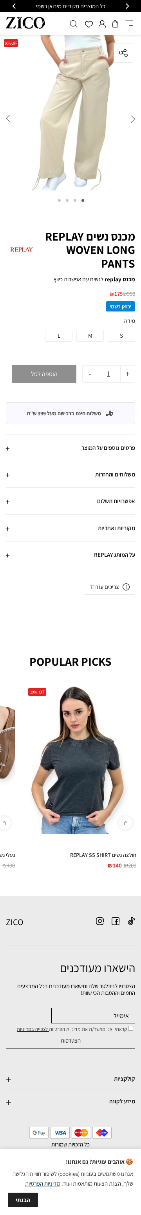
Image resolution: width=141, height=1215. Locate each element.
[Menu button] (129, 23)
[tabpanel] (70, 114)
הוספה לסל (44, 374)
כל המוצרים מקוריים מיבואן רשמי (70, 6)
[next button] (14, 6)
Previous (131, 121)
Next (10, 121)
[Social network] (131, 921)
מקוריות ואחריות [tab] (116, 528)
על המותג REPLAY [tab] (114, 554)
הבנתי (23, 1200)
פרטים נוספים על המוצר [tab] (108, 447)
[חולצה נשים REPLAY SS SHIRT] (80, 759)
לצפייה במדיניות (33, 1029)
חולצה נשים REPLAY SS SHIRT (103, 854)
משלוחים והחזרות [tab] (115, 474)
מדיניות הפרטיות (42, 1183)
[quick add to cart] (125, 823)
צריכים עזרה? (104, 586)
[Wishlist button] (89, 24)
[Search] (73, 23)
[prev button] (127, 6)
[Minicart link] (115, 23)
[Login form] (102, 23)
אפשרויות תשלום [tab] (116, 501)
